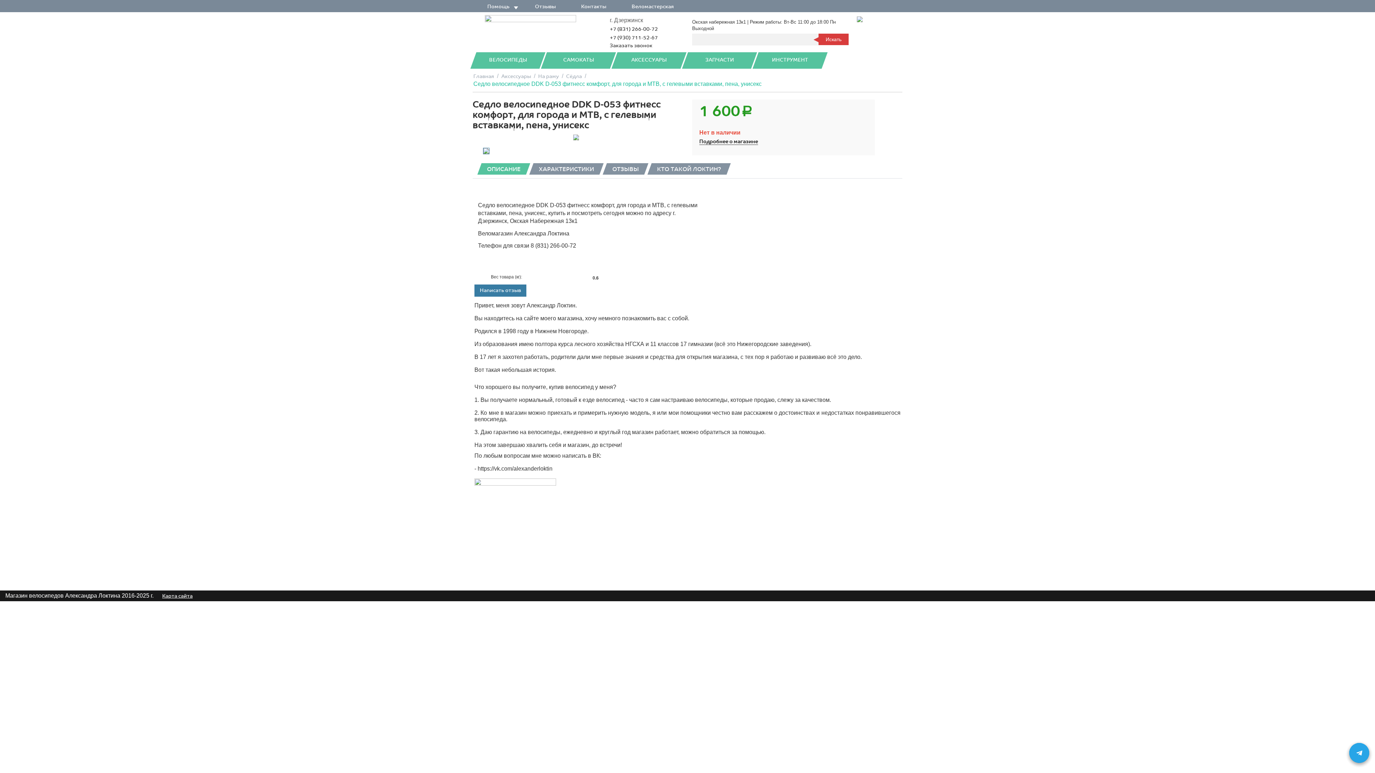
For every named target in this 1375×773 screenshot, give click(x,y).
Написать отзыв (500, 290)
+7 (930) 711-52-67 (634, 38)
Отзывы (545, 7)
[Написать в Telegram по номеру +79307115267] (1359, 753)
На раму (548, 76)
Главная (483, 76)
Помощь (498, 7)
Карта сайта (177, 596)
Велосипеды (508, 60)
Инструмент (790, 60)
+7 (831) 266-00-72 (634, 29)
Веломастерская (653, 7)
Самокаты (578, 60)
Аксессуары (649, 60)
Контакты (593, 7)
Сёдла (574, 76)
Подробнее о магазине (728, 141)
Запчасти (719, 60)
